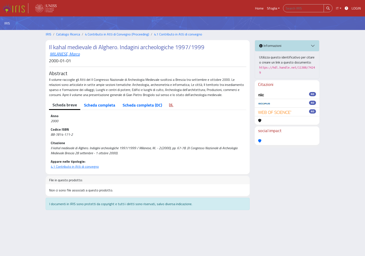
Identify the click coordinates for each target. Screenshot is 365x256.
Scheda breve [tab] (64, 105)
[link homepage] (15, 8)
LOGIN (356, 8)
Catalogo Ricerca (68, 34)
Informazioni (272, 45)
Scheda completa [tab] (99, 105)
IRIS (48, 34)
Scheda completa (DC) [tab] (142, 105)
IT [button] (337, 8)
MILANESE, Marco (65, 54)
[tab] (171, 105)
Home (259, 8)
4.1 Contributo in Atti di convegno (178, 34)
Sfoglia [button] (272, 8)
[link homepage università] (46, 8)
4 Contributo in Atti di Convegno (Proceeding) (117, 34)
